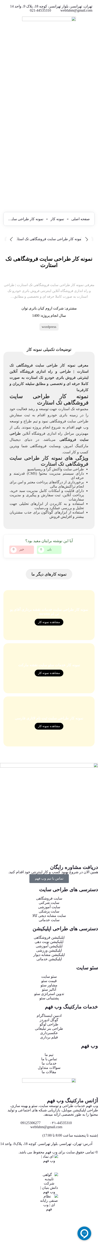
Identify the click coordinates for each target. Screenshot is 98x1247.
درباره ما (91, 186)
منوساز (92, 178)
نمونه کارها (90, 182)
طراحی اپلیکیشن (85, 173)
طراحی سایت (87, 165)
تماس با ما (90, 190)
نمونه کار (57, 219)
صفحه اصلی (80, 219)
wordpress (49, 327)
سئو (95, 169)
